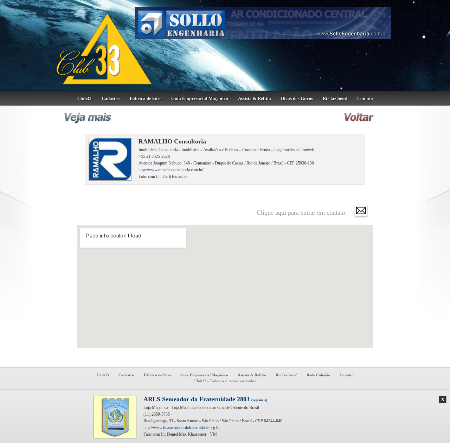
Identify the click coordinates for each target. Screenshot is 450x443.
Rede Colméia (318, 375)
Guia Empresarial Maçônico (199, 98)
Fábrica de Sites (145, 98)
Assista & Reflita (254, 98)
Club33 (84, 98)
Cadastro (111, 98)
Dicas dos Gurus (297, 98)
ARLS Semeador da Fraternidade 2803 (205, 399)
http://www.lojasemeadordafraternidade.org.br (181, 427)
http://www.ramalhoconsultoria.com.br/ (171, 169)
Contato (365, 98)
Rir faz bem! (335, 98)
